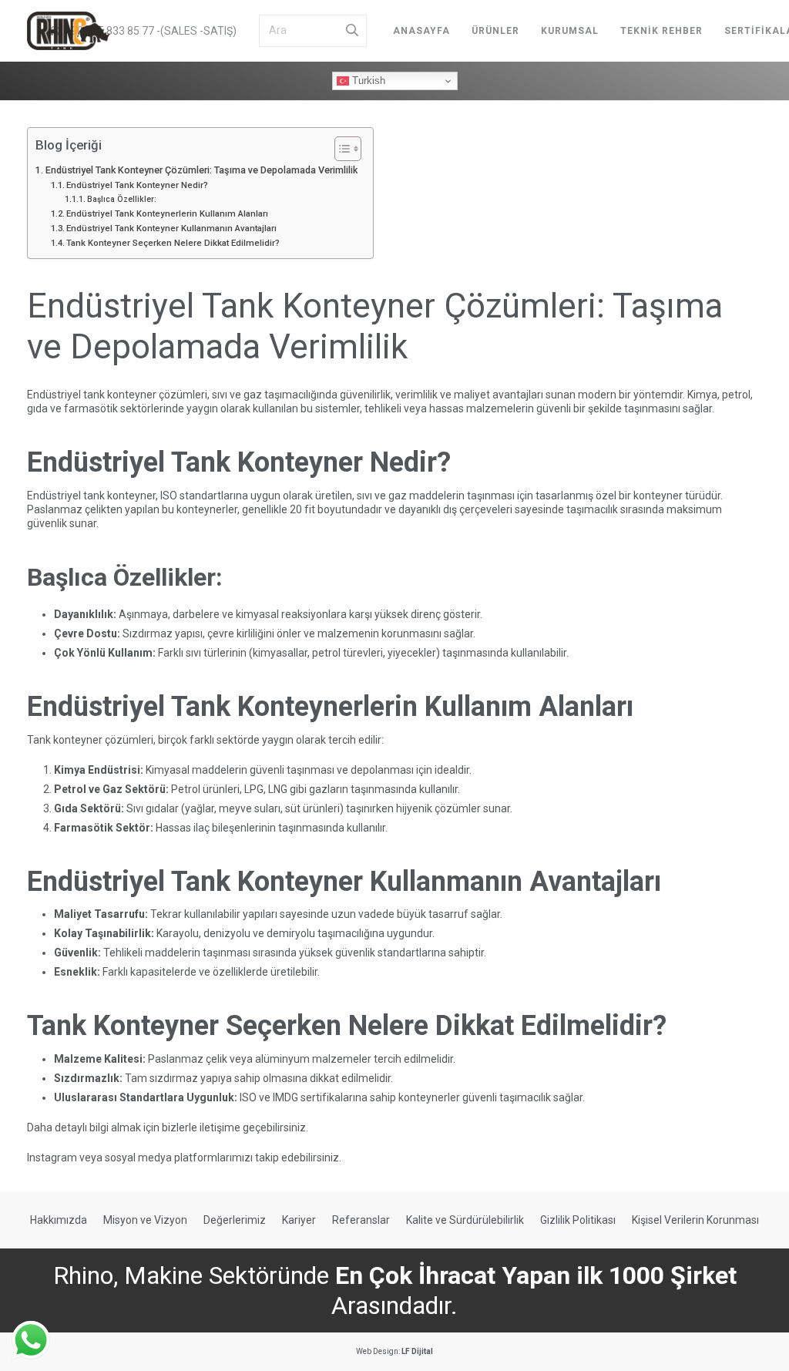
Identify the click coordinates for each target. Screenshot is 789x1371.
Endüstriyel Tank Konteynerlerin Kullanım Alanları (167, 213)
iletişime (220, 1127)
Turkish (367, 80)
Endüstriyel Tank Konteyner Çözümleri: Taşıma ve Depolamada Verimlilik (201, 170)
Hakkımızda (58, 1220)
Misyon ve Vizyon (145, 1220)
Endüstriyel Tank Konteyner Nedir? (137, 185)
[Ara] (352, 30)
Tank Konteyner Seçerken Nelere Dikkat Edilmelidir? (173, 242)
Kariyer (299, 1220)
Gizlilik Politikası (578, 1220)
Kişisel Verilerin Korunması (695, 1220)
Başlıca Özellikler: (121, 199)
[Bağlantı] (68, 31)
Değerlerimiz (234, 1220)
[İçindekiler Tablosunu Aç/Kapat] (340, 149)
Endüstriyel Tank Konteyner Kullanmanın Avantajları (171, 228)
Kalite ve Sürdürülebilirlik (465, 1220)
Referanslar (361, 1220)
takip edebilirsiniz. (298, 1157)
